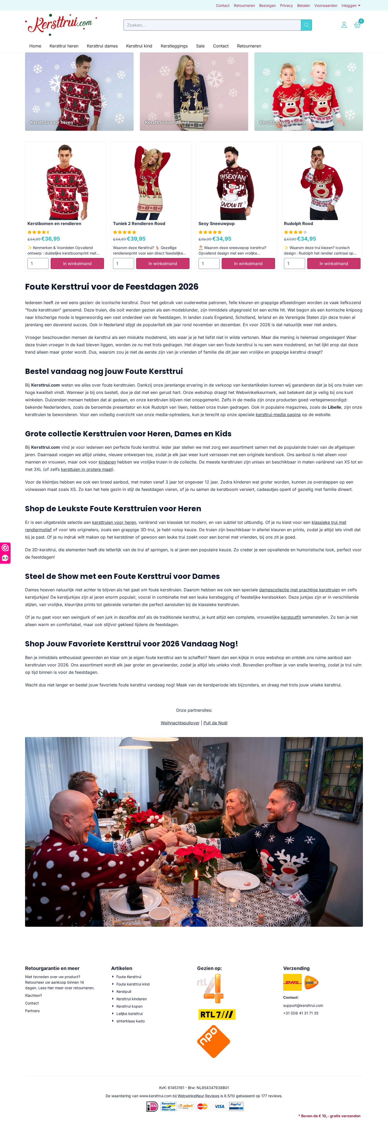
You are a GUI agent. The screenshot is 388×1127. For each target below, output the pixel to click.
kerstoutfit (291, 617)
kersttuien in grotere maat (86, 469)
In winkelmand (77, 263)
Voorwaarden (325, 5)
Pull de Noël (216, 722)
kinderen (107, 462)
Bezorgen (267, 5)
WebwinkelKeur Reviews (198, 1096)
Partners (32, 1010)
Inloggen (349, 5)
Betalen (303, 5)
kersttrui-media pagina (278, 414)
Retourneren (244, 5)
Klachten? (33, 995)
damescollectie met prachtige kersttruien (299, 589)
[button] (344, 25)
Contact (223, 5)
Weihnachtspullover (180, 722)
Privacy (286, 5)
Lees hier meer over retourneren (65, 987)
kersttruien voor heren (114, 522)
